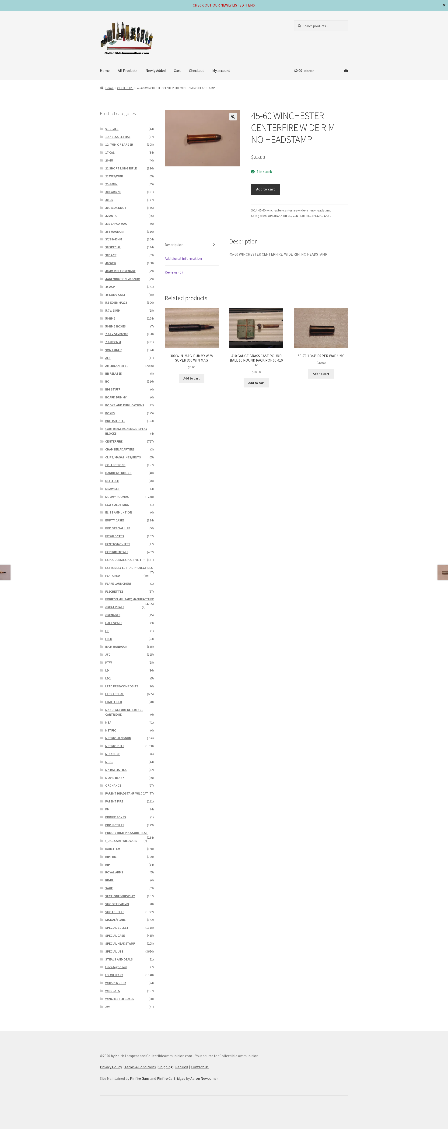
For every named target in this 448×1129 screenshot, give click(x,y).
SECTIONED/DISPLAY (120, 896)
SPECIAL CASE (321, 216)
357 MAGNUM (114, 231)
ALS (108, 358)
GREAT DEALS (114, 607)
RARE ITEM (112, 849)
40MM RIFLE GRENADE (120, 271)
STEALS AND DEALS (119, 959)
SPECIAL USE (114, 951)
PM (107, 809)
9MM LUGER (113, 350)
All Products (127, 70)
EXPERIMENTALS (116, 552)
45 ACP (110, 287)
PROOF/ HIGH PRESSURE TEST (126, 833)
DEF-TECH (112, 481)
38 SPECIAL (113, 247)
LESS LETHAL (114, 694)
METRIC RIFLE (114, 746)
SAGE (109, 888)
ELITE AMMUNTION (118, 512)
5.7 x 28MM (112, 310)
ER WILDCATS (114, 536)
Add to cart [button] (191, 378)
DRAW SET (112, 489)
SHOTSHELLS (114, 912)
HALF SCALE (113, 623)
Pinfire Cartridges (171, 1078)
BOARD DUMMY (115, 397)
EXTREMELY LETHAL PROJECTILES (129, 568)
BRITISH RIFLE (115, 421)
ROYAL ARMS (114, 872)
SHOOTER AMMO (117, 904)
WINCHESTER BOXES (119, 999)
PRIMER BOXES (115, 817)
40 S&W (110, 263)
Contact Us (200, 1067)
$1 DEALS (112, 129)
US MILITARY (114, 975)
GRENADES (112, 615)
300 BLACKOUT (115, 208)
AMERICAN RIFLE (279, 216)
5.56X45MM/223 (116, 302)
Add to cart (265, 189)
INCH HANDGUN (116, 646)
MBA (108, 722)
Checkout (196, 70)
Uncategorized (116, 967)
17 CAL (110, 152)
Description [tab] (174, 244)
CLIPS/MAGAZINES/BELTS (123, 457)
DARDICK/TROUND (118, 473)
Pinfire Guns (140, 1078)
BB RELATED (113, 373)
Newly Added (156, 70)
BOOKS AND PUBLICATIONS (124, 405)
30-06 (109, 200)
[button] (233, 116)
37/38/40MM (113, 239)
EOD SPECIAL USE (117, 528)
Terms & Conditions (140, 1067)
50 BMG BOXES (115, 326)
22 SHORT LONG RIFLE (121, 168)
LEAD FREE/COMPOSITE (121, 686)
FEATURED (112, 575)
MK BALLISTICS (116, 770)
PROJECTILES (114, 825)
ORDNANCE (113, 785)
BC (107, 381)
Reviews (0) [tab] (174, 272)
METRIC (110, 730)
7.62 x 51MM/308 (116, 334)
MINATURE (112, 754)
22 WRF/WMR (114, 176)
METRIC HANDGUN (118, 738)
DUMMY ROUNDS (117, 497)
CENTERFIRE (125, 88)
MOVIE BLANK (114, 778)
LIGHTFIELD (113, 702)
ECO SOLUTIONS (117, 505)
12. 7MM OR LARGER (119, 144)
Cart (177, 70)
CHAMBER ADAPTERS (120, 449)
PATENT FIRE (114, 801)
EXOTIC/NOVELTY (117, 544)
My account (221, 70)
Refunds (181, 1067)
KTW (108, 662)
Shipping (165, 1067)
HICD (108, 639)
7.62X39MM (113, 342)
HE (107, 631)
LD (107, 670)
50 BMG (110, 318)
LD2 (108, 678)
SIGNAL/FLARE (115, 920)
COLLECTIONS (115, 465)
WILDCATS (112, 991)
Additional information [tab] (183, 258)
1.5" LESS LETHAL (117, 137)
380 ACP (110, 255)
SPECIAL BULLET (117, 927)
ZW (107, 1007)
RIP (107, 864)
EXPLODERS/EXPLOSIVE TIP (124, 560)
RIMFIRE (110, 857)
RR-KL (109, 880)
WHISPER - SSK (115, 983)
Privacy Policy (111, 1067)
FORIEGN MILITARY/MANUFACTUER (129, 599)
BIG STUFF (112, 389)
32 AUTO (111, 216)
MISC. (109, 762)
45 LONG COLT (115, 294)
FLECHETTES (114, 591)
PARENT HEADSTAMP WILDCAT (126, 793)
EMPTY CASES (115, 520)
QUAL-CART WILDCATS (121, 841)
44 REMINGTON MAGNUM (122, 279)
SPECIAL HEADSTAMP (120, 943)
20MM (109, 160)
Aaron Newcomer (204, 1078)
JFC (107, 654)
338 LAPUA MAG (116, 224)
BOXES (110, 413)
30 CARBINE (113, 192)
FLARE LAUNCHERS (118, 583)
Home (105, 70)
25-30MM (111, 184)
